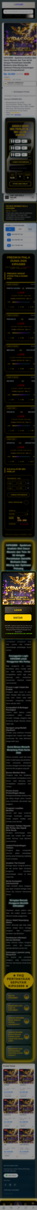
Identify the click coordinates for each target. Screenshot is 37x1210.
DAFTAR (18, 617)
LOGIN (18, 610)
